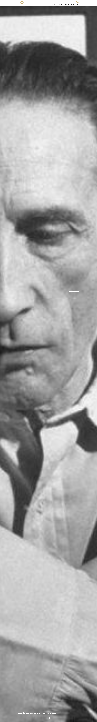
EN (77, 4)
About (72, 4)
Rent (55, 4)
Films (52, 4)
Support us (66, 4)
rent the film (74, 293)
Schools (60, 4)
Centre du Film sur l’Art (22, 4)
